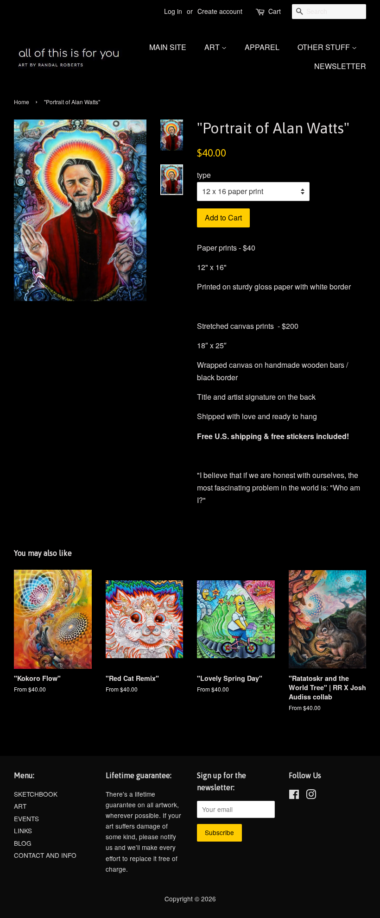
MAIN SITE (167, 47)
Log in (173, 11)
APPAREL (262, 47)
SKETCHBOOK (35, 794)
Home (21, 102)
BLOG (23, 843)
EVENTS (26, 818)
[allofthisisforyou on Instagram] (311, 795)
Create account (219, 11)
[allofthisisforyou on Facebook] (294, 795)
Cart (274, 11)
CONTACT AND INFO (45, 855)
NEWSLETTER (340, 66)
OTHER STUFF (325, 47)
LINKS (23, 830)
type (204, 175)
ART (213, 47)
